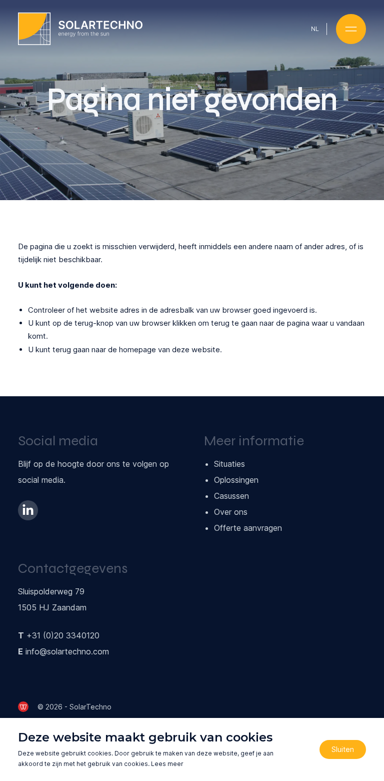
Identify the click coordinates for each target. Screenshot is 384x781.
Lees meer (167, 763)
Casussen (231, 496)
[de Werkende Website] (23, 706)
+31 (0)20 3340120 (63, 635)
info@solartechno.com (67, 651)
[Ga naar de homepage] (80, 29)
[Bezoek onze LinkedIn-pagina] (28, 510)
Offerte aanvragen (248, 528)
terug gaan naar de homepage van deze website (136, 349)
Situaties (229, 464)
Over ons (231, 512)
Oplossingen (236, 480)
